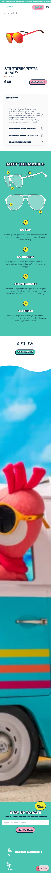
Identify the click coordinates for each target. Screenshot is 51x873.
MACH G (13, 13)
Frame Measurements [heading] (20, 142)
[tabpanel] (26, 38)
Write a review (25, 352)
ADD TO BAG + (38, 82)
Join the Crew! (25, 830)
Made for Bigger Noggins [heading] (22, 129)
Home (5, 13)
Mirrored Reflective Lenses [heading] (23, 135)
